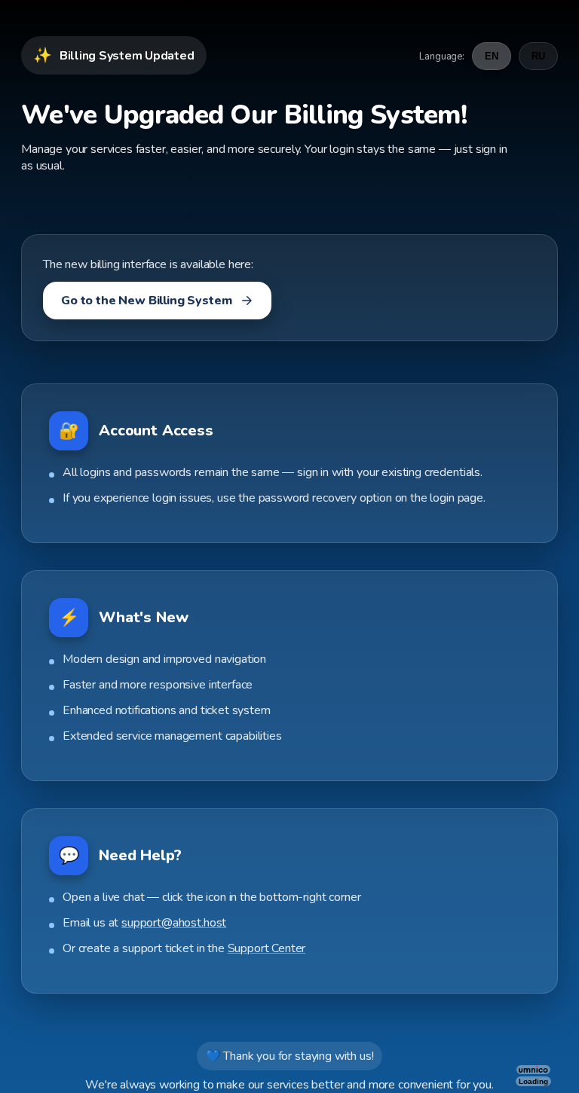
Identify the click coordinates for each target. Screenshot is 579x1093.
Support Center (267, 948)
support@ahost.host (173, 922)
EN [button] (491, 56)
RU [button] (538, 56)
